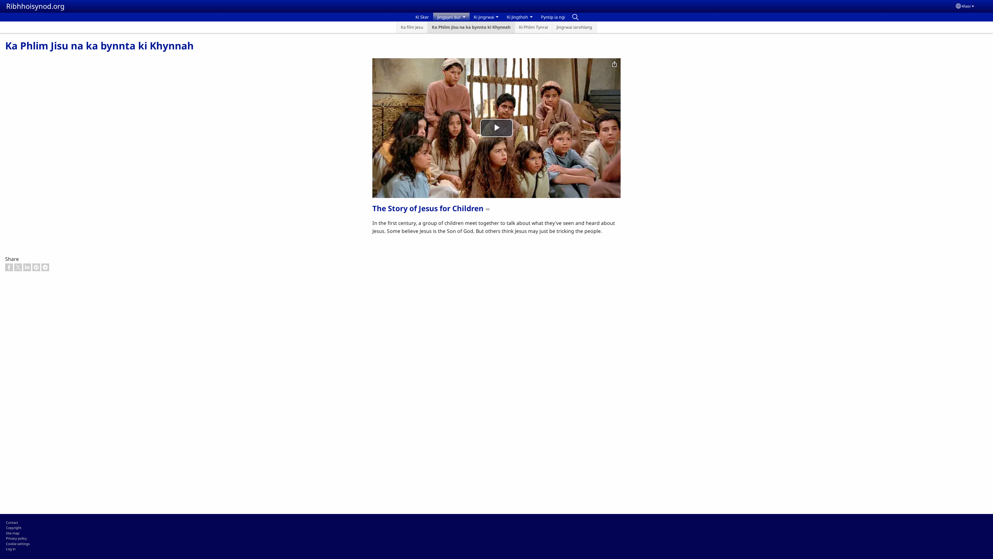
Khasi (966, 6)
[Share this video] (614, 64)
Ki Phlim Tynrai (533, 27)
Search (575, 17)
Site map (12, 533)
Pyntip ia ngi (553, 17)
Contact (12, 522)
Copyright (13, 527)
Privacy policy (16, 538)
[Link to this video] (487, 209)
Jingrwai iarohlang (574, 27)
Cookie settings (18, 543)
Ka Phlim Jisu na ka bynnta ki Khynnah (471, 27)
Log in (11, 549)
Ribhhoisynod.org (35, 6)
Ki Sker (422, 17)
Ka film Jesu (412, 27)
